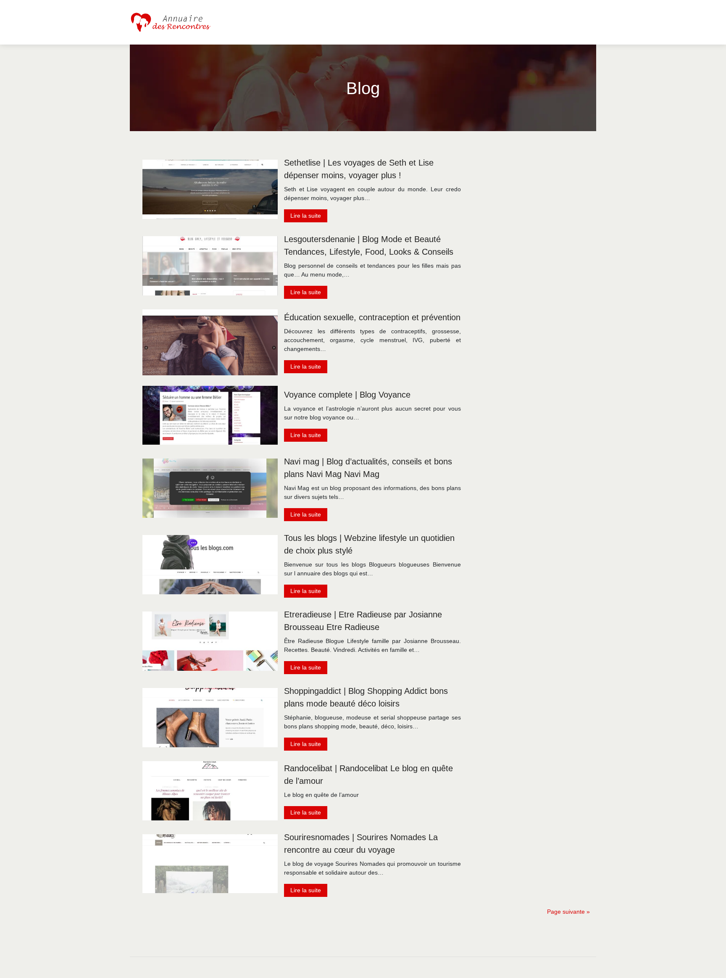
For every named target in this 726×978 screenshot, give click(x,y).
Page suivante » (568, 911)
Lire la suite (305, 215)
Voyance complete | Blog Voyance (347, 394)
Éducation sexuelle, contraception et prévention (372, 317)
